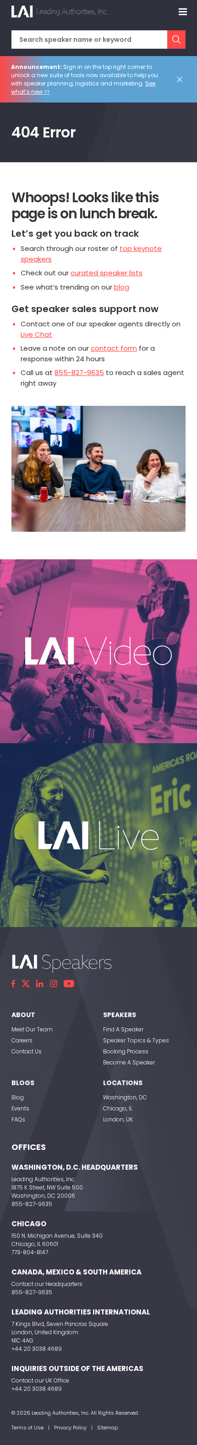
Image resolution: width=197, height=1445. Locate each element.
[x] (26, 983)
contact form (114, 348)
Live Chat (36, 334)
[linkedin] (40, 983)
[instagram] (53, 983)
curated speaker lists (106, 273)
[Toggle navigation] (183, 11)
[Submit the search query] (176, 39)
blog (121, 287)
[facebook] (13, 983)
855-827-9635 (79, 372)
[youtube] (69, 983)
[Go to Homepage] (59, 11)
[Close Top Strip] (181, 79)
